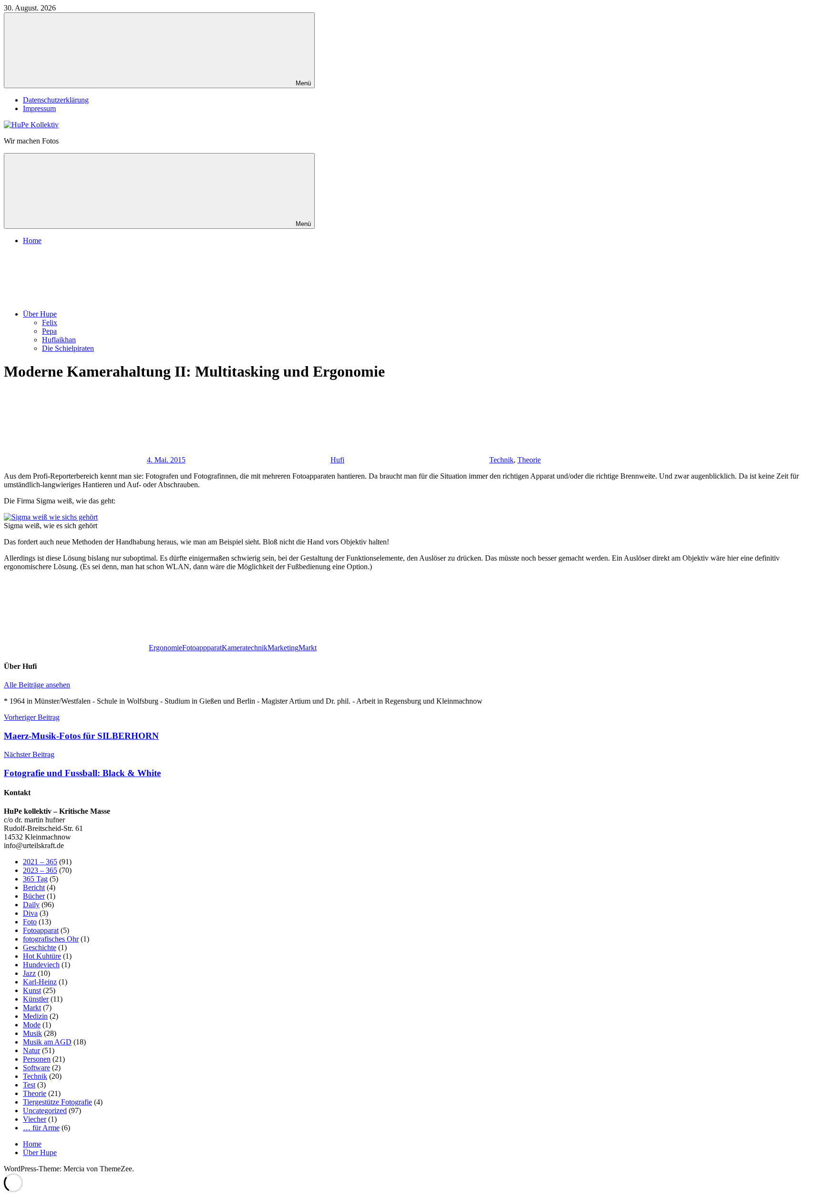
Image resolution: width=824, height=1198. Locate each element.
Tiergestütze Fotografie (57, 1102)
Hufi (337, 460)
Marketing (283, 648)
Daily (31, 905)
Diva (30, 913)
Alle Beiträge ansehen (37, 685)
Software (36, 1068)
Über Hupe (40, 314)
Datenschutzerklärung (56, 100)
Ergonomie (165, 648)
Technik (501, 460)
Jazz (29, 973)
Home (32, 240)
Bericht (34, 887)
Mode (32, 1025)
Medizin (35, 1016)
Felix (49, 322)
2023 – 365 (40, 870)
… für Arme (41, 1128)
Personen (37, 1059)
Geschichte (39, 947)
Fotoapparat (41, 930)
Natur (31, 1050)
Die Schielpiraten (68, 348)
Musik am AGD (47, 1042)
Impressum (39, 108)
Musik (32, 1033)
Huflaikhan (59, 340)
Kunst (32, 990)
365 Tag (35, 879)
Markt (308, 648)
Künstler (36, 999)
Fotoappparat (202, 648)
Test (29, 1085)
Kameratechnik (245, 648)
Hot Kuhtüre (42, 956)
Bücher (34, 896)
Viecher (34, 1119)
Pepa (49, 331)
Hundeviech (41, 965)
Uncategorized (45, 1110)
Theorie (529, 460)
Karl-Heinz (40, 982)
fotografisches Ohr (51, 939)
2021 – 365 (40, 862)
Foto (30, 922)
